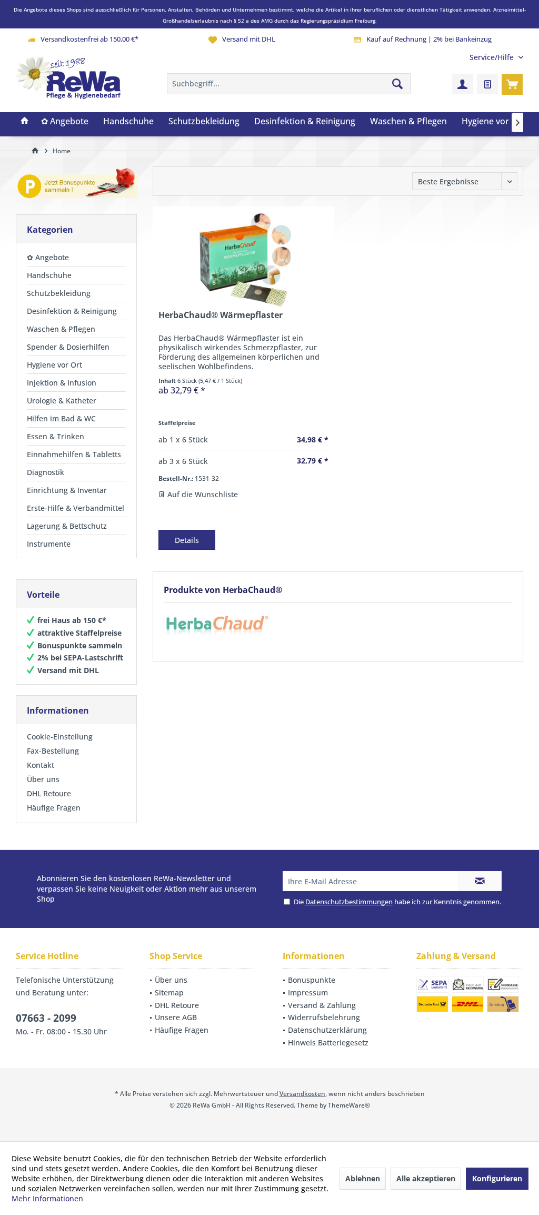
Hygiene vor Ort (54, 365)
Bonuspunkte (311, 980)
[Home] (25, 121)
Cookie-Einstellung (60, 737)
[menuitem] (492, 57)
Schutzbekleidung (59, 293)
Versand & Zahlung (322, 1005)
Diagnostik (45, 472)
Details (187, 540)
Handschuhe (49, 275)
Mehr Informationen (47, 1198)
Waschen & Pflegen (61, 329)
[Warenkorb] (512, 83)
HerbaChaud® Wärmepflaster (220, 315)
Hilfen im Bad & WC (61, 418)
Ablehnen (362, 1178)
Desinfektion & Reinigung (72, 311)
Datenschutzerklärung (327, 1030)
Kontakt (40, 765)
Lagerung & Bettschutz (67, 526)
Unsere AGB (176, 1017)
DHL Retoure (49, 793)
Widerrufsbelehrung (324, 1017)
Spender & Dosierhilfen (68, 347)
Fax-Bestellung (53, 751)
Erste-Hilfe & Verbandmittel (75, 508)
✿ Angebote (48, 257)
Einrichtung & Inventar (67, 490)
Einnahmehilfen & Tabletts (74, 454)
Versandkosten (302, 1093)
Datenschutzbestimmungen (349, 901)
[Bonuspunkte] (76, 185)
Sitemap (169, 992)
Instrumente (49, 544)
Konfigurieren (497, 1178)
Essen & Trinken (55, 436)
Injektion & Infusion (61, 383)
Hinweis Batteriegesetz (328, 1043)
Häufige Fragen (54, 808)
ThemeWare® (349, 1105)
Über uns (43, 779)
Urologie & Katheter (61, 401)
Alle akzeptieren (425, 1178)
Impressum (308, 992)
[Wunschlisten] (487, 83)
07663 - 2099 (46, 1018)
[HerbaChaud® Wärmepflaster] (243, 259)
